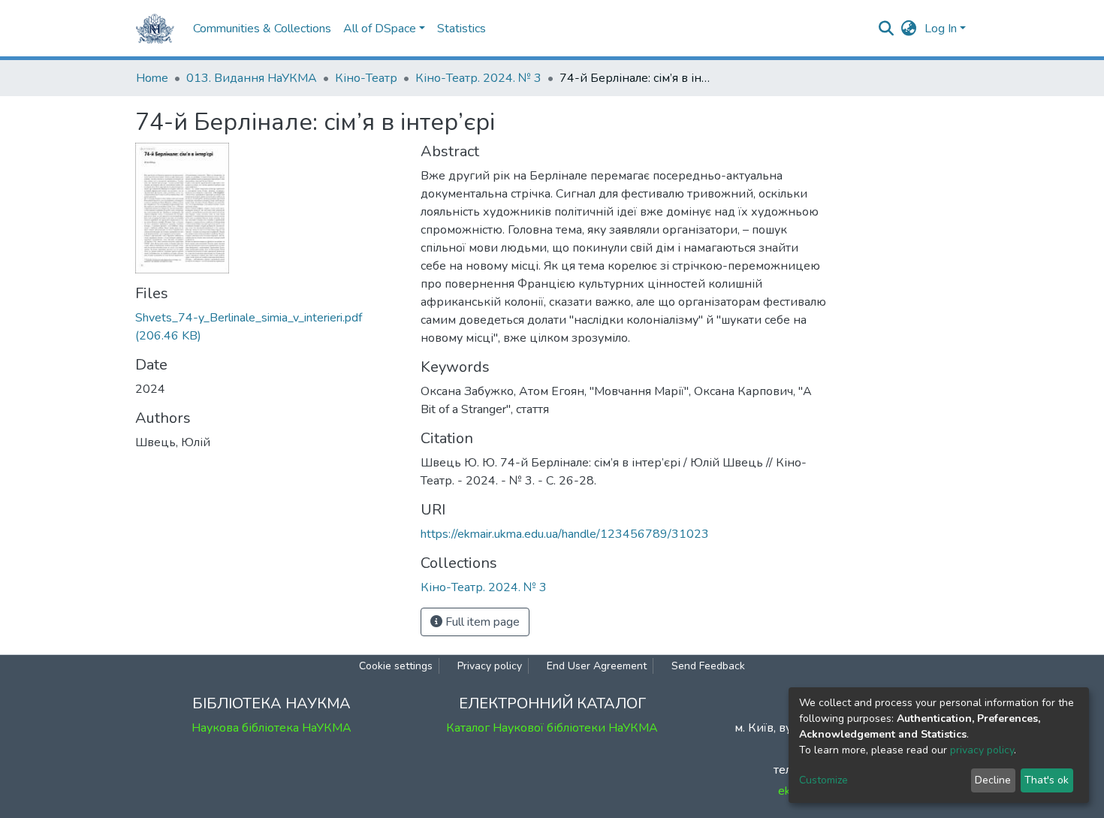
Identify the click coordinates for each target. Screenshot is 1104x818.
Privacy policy (489, 666)
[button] (909, 29)
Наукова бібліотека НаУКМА (271, 728)
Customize (823, 780)
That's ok (1046, 780)
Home (152, 78)
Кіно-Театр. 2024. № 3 (478, 78)
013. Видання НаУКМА (251, 78)
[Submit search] (886, 28)
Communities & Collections (262, 28)
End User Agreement (597, 666)
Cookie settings (396, 666)
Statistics (461, 28)
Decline (993, 780)
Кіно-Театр (366, 78)
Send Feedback (708, 666)
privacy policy (982, 750)
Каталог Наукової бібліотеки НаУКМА (552, 728)
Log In (941, 28)
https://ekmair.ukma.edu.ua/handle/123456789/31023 (565, 534)
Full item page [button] (481, 622)
